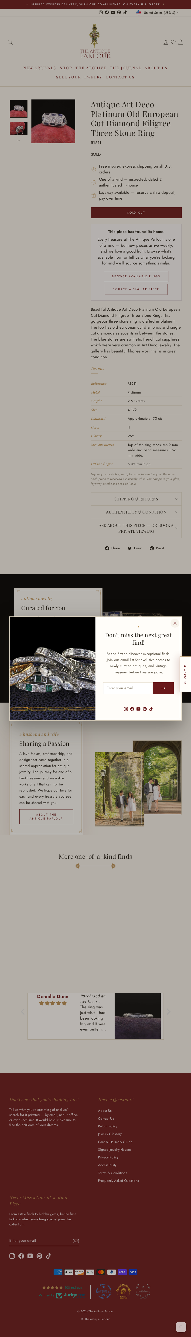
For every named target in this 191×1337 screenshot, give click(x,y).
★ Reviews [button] (185, 674)
